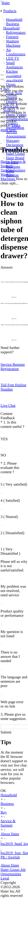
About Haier (10, 834)
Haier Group (10, 869)
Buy (4, 812)
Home (5, 161)
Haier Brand (15, 158)
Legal (5, 878)
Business (12, 24)
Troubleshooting (13, 170)
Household (14, 19)
